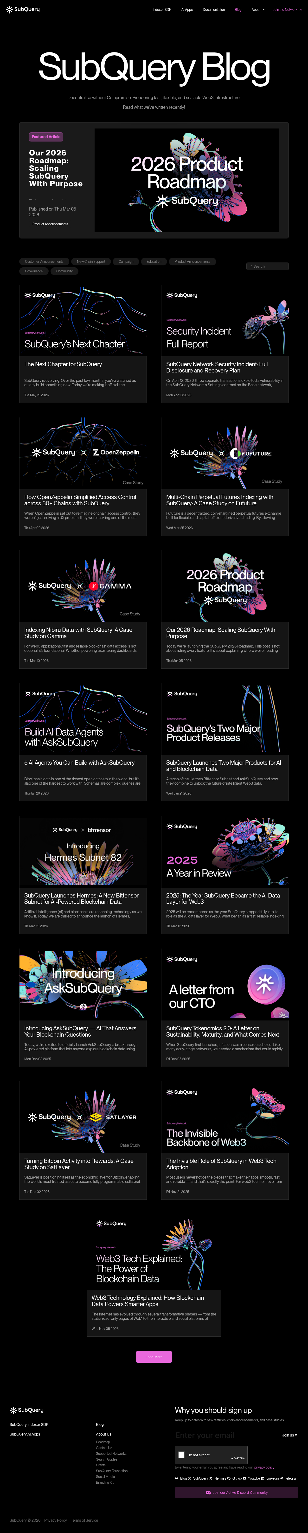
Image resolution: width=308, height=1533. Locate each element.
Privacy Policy (55, 1520)
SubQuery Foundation (112, 1471)
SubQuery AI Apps (25, 1434)
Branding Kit (105, 1482)
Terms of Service (84, 1520)
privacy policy (264, 1467)
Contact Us (104, 1448)
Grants (101, 1465)
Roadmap (103, 1442)
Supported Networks (111, 1454)
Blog (100, 1424)
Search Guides (106, 1459)
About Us (103, 1434)
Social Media (105, 1477)
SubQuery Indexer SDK (29, 1424)
